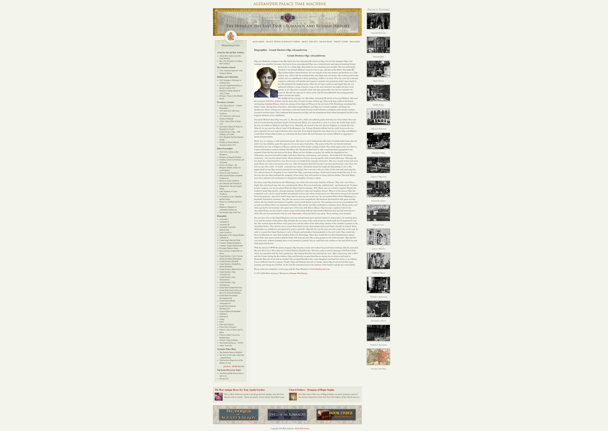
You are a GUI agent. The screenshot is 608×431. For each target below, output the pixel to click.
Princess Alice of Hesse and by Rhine (231, 330)
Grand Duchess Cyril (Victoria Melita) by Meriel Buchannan (231, 257)
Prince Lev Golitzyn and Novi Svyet (230, 203)
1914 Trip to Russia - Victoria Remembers (230, 106)
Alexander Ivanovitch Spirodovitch (227, 228)
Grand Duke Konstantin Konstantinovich (228, 296)
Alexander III (348, 69)
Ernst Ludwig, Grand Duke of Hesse (230, 252)
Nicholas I (223, 313)
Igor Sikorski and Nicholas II (230, 183)
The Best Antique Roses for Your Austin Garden (240, 389)
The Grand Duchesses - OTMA (231, 342)
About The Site (309, 41)
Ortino (221, 319)
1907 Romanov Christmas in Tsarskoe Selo (230, 81)
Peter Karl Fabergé (226, 324)
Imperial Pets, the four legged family (230, 187)
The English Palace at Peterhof (230, 352)
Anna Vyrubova (225, 232)
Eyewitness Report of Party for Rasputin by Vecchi (231, 127)
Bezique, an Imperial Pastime (230, 157)
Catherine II (223, 237)
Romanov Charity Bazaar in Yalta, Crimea (229, 91)
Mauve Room (378, 80)
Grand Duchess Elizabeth (228, 261)
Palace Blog (325, 41)
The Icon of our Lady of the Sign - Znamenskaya (231, 356)
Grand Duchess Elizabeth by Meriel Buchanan (230, 265)
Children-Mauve (378, 272)
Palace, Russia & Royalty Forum (283, 41)
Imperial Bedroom (378, 32)
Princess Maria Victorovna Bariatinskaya (229, 336)
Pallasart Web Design (298, 273)
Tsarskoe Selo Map (378, 368)
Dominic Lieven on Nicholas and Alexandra (231, 161)
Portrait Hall (378, 56)
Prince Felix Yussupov (228, 327)
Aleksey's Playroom (378, 176)
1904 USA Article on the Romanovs (228, 153)
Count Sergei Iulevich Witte (229, 240)
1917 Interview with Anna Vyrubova (229, 112)
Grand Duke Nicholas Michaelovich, (227, 307)
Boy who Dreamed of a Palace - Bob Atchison (231, 62)
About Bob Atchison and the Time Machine (230, 57)
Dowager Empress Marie (228, 248)
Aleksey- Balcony (378, 248)
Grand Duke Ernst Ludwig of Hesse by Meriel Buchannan (230, 291)
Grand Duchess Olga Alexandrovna (227, 273)
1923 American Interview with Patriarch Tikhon (230, 71)
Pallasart (355, 41)
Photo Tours (341, 41)
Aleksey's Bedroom (378, 128)
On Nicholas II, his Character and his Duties (230, 197)
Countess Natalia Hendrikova (230, 243)
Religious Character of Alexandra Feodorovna (228, 208)
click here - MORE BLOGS (233, 366)
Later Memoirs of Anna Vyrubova (228, 192)
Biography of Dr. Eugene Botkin (231, 235)
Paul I (221, 321)
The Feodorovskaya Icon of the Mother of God (231, 361)
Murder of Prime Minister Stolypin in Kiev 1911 (229, 143)
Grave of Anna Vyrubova (229, 172)
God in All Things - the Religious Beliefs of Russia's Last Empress (230, 167)
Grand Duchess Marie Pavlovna (231, 269)
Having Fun (223, 378)
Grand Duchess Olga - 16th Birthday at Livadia (229, 133)
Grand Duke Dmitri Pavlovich (230, 287)
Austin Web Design (301, 428)
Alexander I (223, 219)
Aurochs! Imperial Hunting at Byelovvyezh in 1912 (230, 86)
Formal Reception (378, 200)
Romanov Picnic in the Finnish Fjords (231, 97)
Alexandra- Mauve (378, 320)
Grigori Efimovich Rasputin (229, 311)
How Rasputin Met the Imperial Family (231, 138)
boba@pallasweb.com (320, 268)
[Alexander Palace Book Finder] (336, 415)
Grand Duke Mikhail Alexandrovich (227, 302)
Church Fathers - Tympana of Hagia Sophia (311, 389)
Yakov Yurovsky (225, 345)
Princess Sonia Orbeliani (228, 340)
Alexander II (224, 221)
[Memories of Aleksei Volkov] (238, 415)
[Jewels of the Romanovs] (287, 415)
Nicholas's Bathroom (378, 297)
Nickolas (328, 210)
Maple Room (378, 105)
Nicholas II (223, 316)
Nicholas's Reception (378, 344)
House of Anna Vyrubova (229, 180)
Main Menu (258, 41)
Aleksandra (296, 213)
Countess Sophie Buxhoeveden (231, 245)
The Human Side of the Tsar (230, 212)
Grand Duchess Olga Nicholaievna (227, 278)
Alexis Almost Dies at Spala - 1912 (230, 122)
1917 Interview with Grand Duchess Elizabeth (229, 117)
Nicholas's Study (378, 152)
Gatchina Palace (272, 103)
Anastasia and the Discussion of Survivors (231, 374)
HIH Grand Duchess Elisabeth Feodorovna (230, 176)
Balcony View (378, 224)
